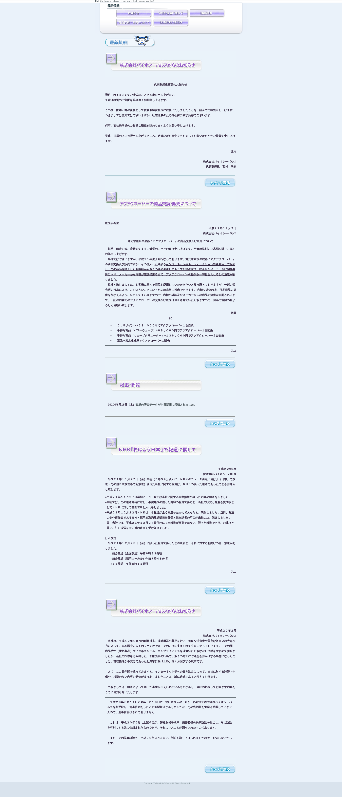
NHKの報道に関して (171, 13)
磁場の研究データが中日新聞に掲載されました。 (166, 404)
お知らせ (134, 13)
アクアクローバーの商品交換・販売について (134, 22)
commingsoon (207, 13)
